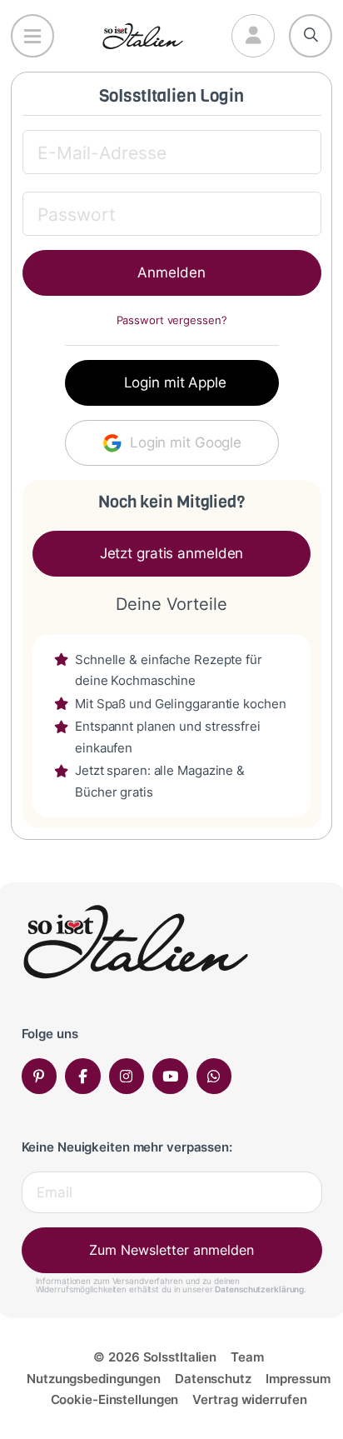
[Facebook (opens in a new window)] (83, 1076)
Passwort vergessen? (172, 320)
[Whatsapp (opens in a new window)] (214, 1076)
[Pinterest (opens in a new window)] (39, 1076)
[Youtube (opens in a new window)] (170, 1076)
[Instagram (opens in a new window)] (127, 1076)
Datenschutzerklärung (259, 1289)
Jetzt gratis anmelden (172, 553)
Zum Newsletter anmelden (171, 1250)
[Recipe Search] (311, 36)
